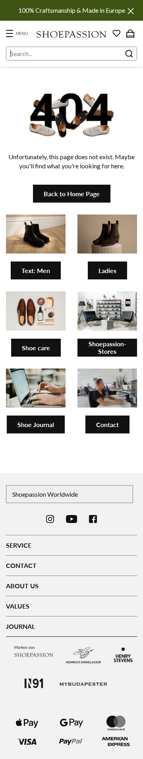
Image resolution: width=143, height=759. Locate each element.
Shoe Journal (35, 424)
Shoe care (36, 347)
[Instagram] (50, 519)
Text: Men (35, 270)
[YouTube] (71, 519)
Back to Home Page (72, 193)
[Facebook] (93, 519)
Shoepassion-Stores (107, 347)
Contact (107, 424)
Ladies (107, 270)
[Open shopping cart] (130, 33)
